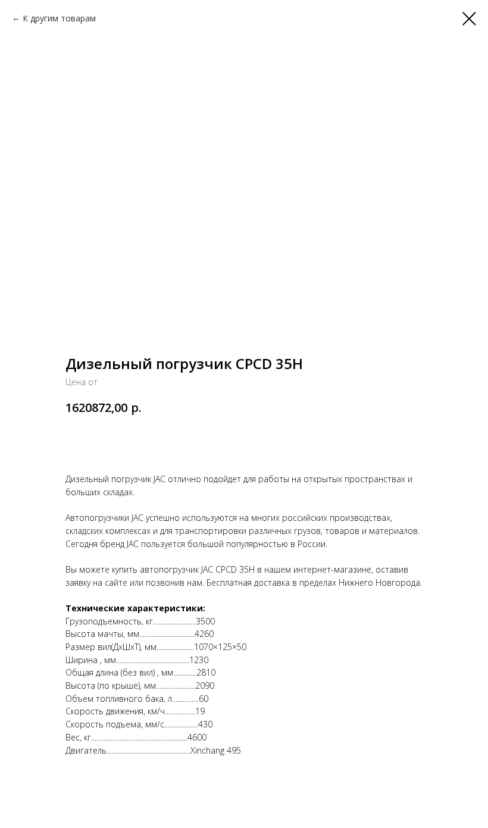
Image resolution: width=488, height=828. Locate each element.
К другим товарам (59, 18)
